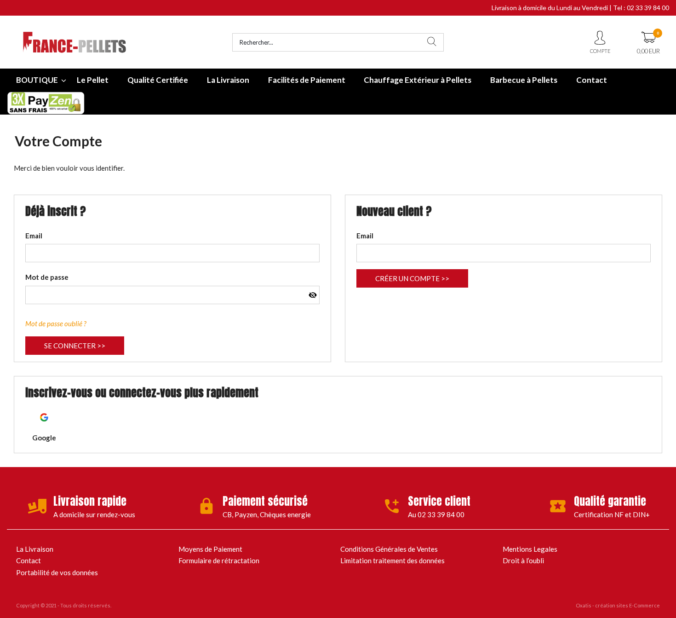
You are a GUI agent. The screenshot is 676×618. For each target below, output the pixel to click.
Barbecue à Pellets (523, 80)
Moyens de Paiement (210, 549)
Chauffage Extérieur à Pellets (417, 80)
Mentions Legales (530, 549)
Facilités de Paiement (306, 80)
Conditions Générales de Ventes (389, 549)
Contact (591, 80)
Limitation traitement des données (392, 560)
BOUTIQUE (37, 80)
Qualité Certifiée (157, 80)
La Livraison (228, 80)
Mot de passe (47, 277)
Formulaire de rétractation (218, 560)
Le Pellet (93, 80)
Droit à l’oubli (523, 560)
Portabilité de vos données (57, 572)
